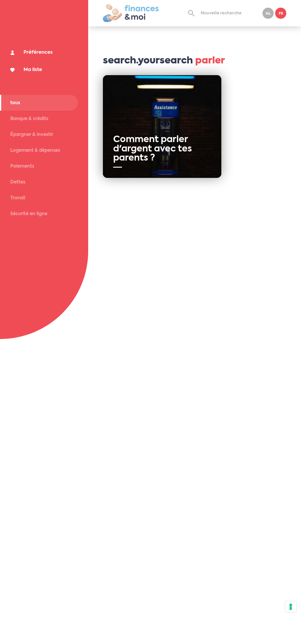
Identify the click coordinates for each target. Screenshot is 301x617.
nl (268, 14)
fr (281, 14)
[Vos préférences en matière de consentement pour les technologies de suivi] (290, 606)
